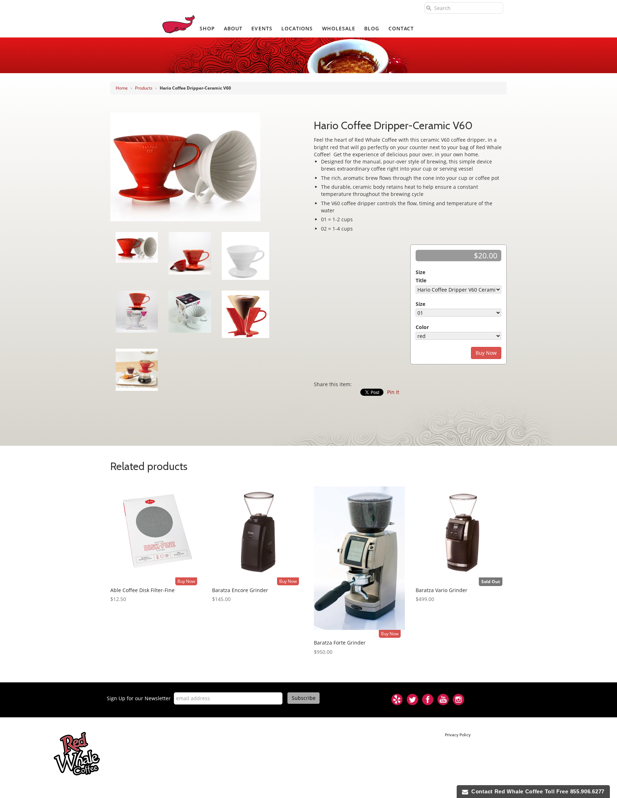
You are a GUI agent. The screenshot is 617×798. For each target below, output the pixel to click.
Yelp (397, 699)
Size (420, 272)
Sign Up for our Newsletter (139, 698)
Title (421, 280)
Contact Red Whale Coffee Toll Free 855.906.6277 (536, 791)
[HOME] (178, 24)
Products (143, 88)
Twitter (412, 699)
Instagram (458, 699)
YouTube (443, 699)
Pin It (393, 392)
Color (422, 327)
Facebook (428, 699)
